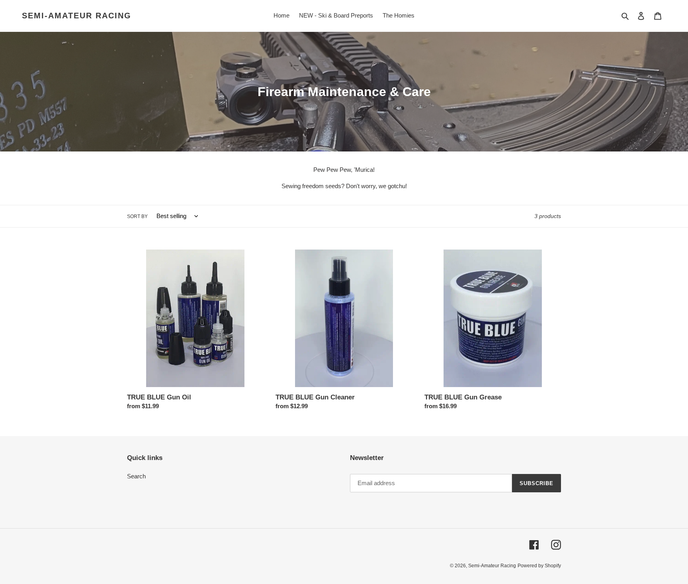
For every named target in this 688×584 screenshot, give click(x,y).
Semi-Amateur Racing (76, 15)
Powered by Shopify (539, 565)
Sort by (137, 216)
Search (136, 476)
